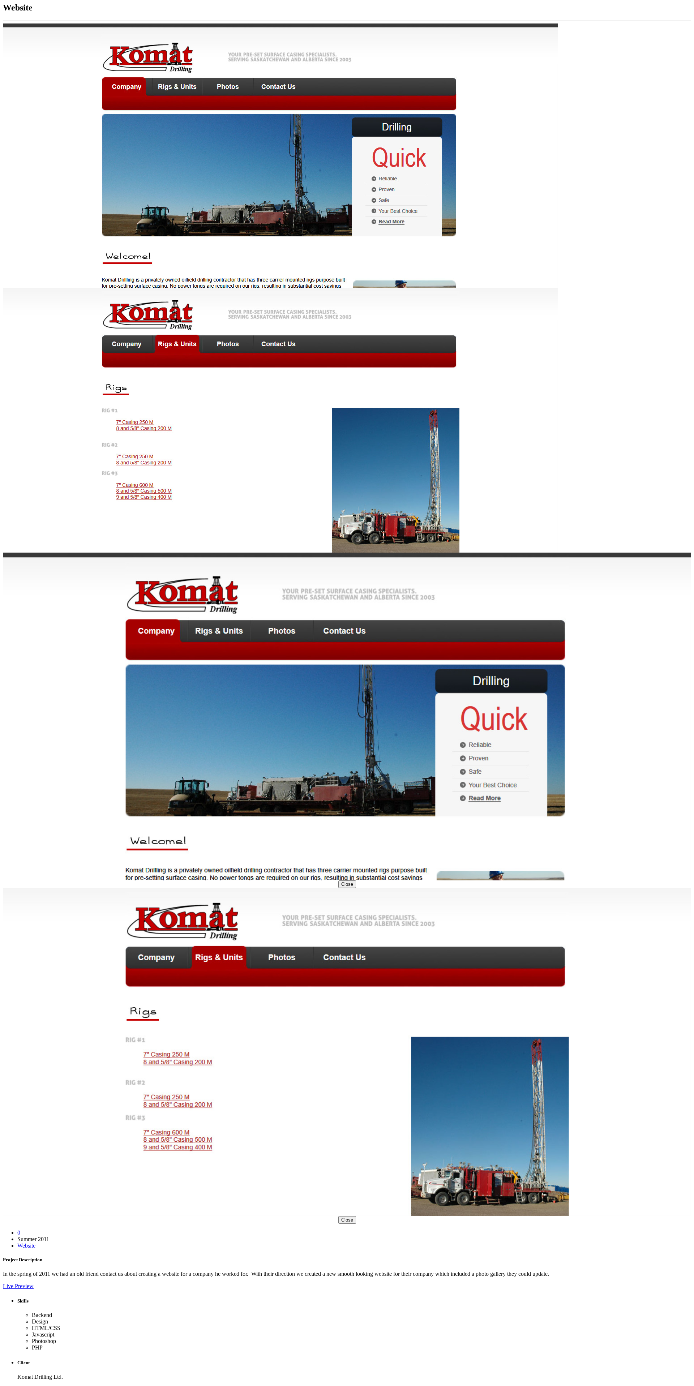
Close (347, 884)
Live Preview (18, 1286)
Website (26, 1246)
